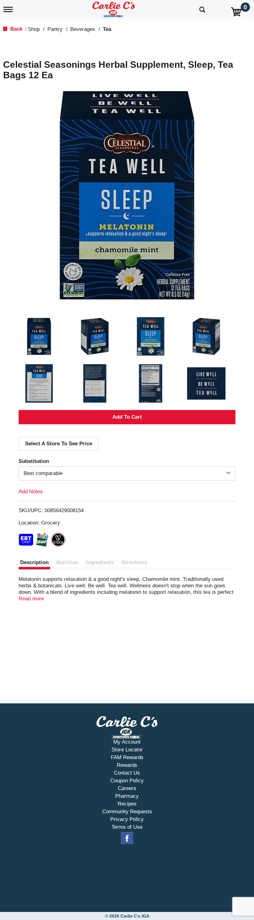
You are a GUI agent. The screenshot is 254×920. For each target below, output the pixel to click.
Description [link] (34, 562)
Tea (107, 29)
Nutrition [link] (67, 562)
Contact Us (127, 773)
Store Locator (127, 750)
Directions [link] (134, 562)
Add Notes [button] (31, 492)
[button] (39, 336)
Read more (31, 599)
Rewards (127, 765)
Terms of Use (127, 827)
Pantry (55, 29)
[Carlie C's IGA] (114, 8)
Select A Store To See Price (58, 444)
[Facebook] (127, 838)
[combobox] (127, 473)
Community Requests (127, 811)
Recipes (127, 804)
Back (15, 29)
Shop (34, 29)
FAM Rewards (127, 757)
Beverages (82, 29)
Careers (127, 788)
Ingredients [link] (100, 562)
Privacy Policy (127, 819)
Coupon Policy (127, 781)
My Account (127, 742)
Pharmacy (127, 796)
